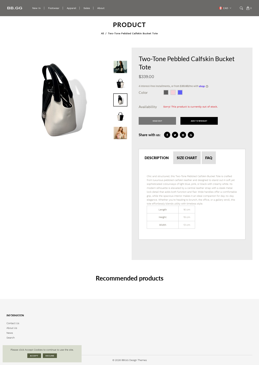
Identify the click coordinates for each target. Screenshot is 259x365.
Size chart (187, 158)
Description (157, 158)
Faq (208, 158)
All (102, 33)
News (10, 332)
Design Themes (138, 360)
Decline (49, 356)
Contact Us (13, 323)
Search (11, 337)
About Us (12, 328)
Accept (34, 356)
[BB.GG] (15, 7)
